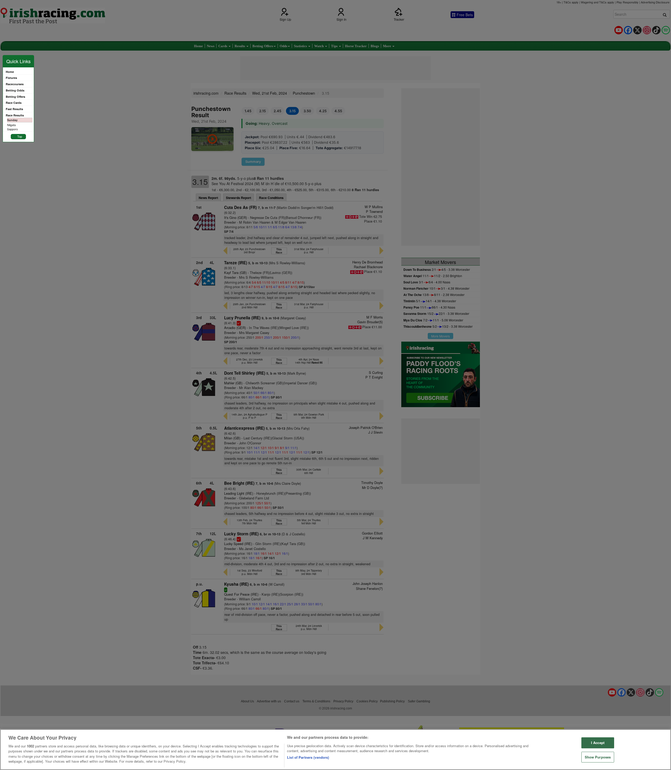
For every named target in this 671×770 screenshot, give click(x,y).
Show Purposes (598, 757)
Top (19, 136)
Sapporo (12, 129)
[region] (335, 749)
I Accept (597, 742)
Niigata (11, 125)
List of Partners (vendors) (308, 757)
